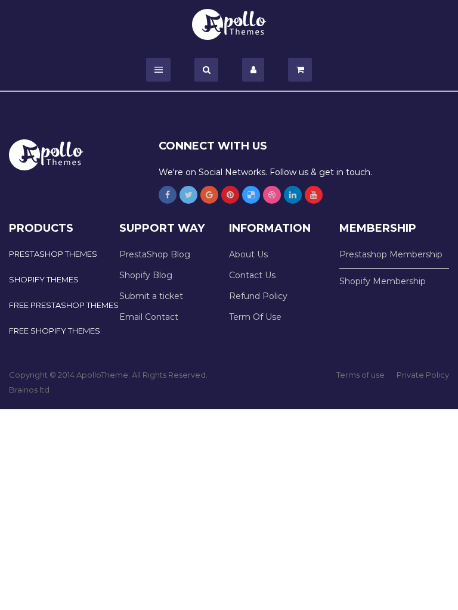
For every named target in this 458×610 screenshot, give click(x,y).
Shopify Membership (382, 281)
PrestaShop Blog (154, 254)
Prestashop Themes (53, 254)
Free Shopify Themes (54, 330)
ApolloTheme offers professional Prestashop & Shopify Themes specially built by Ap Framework (229, 24)
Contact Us (252, 275)
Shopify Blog (145, 275)
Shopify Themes (44, 279)
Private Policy (423, 374)
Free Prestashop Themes (64, 305)
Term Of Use (255, 317)
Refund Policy (258, 296)
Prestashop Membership (390, 254)
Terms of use (360, 374)
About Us (248, 254)
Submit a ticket (151, 296)
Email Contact (148, 317)
